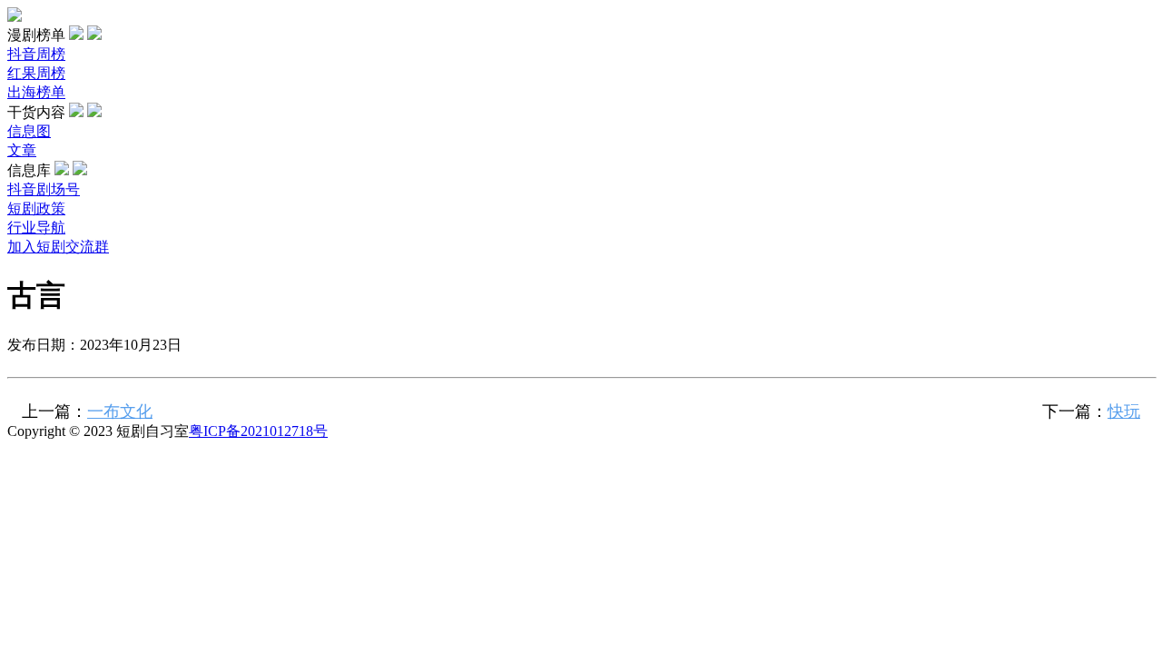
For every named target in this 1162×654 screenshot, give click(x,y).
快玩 (1124, 411)
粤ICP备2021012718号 (258, 431)
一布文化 (120, 411)
